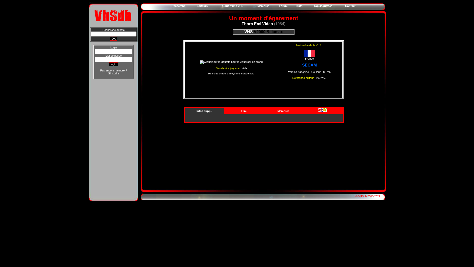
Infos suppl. (204, 111)
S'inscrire (113, 73)
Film (244, 111)
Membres (283, 111)
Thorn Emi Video (257, 24)
